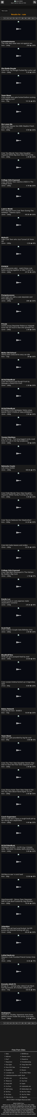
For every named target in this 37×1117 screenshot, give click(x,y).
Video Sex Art (9, 1097)
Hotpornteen (9, 1062)
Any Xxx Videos (26, 1094)
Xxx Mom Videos (26, 1072)
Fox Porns (8, 1086)
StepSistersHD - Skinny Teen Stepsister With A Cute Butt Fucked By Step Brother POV (17, 900)
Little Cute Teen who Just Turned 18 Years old (17, 240)
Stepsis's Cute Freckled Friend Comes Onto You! (18, 958)
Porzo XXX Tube (10, 1067)
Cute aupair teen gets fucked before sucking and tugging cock (18, 98)
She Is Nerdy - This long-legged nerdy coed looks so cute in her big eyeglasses (18, 440)
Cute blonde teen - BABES (11, 711)
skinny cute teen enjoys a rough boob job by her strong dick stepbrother (18, 819)
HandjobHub (9, 1070)
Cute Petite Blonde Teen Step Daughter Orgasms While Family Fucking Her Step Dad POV (17, 494)
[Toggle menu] (2, 2)
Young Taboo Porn (26, 1064)
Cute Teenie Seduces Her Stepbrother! (16, 520)
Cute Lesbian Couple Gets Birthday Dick (17, 630)
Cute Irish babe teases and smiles (14, 545)
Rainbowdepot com (26, 1089)
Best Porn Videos (26, 1091)
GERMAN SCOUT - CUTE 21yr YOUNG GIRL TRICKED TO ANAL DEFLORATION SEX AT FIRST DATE (17, 848)
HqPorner (8, 1056)
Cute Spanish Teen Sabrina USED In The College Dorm (17, 183)
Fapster (23, 1083)
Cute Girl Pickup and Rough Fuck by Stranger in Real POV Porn (15, 382)
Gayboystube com (26, 1086)
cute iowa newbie (8, 468)
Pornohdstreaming (26, 1062)
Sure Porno (24, 1078)
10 (29, 18)
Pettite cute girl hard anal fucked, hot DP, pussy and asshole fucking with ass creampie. (17, 929)
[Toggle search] (34, 2)
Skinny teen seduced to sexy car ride (15, 354)
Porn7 (7, 1059)
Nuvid (23, 1075)
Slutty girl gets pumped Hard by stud (15, 657)
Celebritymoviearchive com (13, 1075)
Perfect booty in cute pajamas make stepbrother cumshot (15, 602)
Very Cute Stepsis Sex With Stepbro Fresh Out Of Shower (17, 127)
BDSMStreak (25, 1053)
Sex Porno (8, 1094)
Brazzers (24, 1070)
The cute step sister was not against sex (16, 43)
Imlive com (9, 1078)
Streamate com (25, 1067)
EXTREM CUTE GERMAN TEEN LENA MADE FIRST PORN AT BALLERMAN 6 (16, 411)
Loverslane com (10, 1072)
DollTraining (9, 1089)
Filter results (5, 10)
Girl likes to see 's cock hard (12, 874)
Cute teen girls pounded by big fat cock (16, 738)
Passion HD (9, 1083)
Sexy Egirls (9, 1064)
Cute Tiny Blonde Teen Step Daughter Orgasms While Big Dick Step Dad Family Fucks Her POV (17, 154)
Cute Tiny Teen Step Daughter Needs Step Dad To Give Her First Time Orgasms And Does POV (17, 764)
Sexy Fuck (24, 1081)
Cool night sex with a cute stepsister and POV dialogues (16, 298)
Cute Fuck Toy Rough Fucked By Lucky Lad (18, 70)
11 (33, 18)
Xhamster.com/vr (26, 1056)
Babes (7, 1053)
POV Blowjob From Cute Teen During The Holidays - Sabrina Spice (17, 211)
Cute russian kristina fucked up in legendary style (18, 683)
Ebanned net (25, 1059)
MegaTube (24, 1097)
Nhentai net (9, 1081)
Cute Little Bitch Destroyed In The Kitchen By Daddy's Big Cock (17, 573)
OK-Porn (8, 1091)
